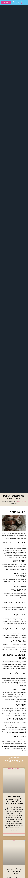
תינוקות (19, 501)
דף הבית (24, 501)
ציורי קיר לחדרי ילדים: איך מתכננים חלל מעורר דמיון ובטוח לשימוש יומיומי (14, 800)
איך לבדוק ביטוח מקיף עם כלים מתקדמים (14, 871)
